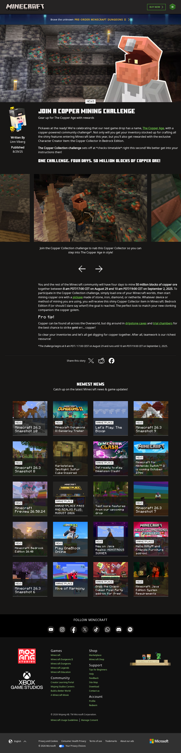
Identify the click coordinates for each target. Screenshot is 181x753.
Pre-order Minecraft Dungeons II (100, 19)
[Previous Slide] (82, 268)
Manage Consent (89, 720)
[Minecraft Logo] (25, 7)
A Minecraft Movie (60, 695)
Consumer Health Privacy (73, 741)
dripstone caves (136, 323)
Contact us (94, 690)
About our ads (127, 741)
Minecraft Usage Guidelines (64, 720)
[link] (50, 629)
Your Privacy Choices (75, 746)
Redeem (93, 705)
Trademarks (111, 741)
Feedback (93, 678)
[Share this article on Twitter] (91, 361)
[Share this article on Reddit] (101, 361)
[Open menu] (172, 7)
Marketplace (95, 655)
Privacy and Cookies (48, 741)
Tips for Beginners (98, 669)
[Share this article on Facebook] (111, 361)
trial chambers (163, 323)
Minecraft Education (61, 672)
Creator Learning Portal (62, 682)
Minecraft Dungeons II (62, 659)
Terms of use (95, 741)
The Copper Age (153, 128)
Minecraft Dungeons (61, 663)
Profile (92, 701)
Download (94, 686)
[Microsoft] (159, 741)
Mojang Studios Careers (62, 686)
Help (91, 673)
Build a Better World (61, 690)
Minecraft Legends (60, 667)
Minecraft (55, 655)
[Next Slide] (99, 268)
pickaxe (78, 297)
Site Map (93, 682)
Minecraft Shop (96, 659)
